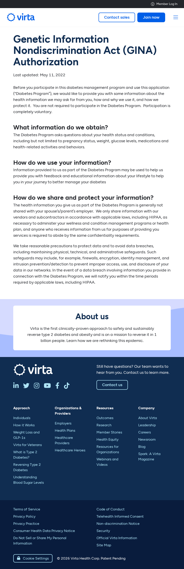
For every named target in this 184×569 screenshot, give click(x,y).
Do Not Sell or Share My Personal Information (39, 540)
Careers (144, 432)
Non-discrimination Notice (118, 523)
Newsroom (147, 439)
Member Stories (109, 432)
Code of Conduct (110, 509)
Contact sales (116, 17)
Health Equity (107, 439)
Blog (141, 446)
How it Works (24, 425)
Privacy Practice (26, 523)
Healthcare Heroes (70, 450)
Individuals (21, 418)
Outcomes (104, 418)
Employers (63, 423)
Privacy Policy (24, 516)
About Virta (147, 418)
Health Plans (65, 430)
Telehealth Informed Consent (120, 516)
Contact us (112, 384)
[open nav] (176, 17)
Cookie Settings (33, 558)
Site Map (103, 545)
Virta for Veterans (27, 445)
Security (103, 531)
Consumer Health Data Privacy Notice (44, 531)
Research (104, 425)
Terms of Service (26, 509)
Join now (151, 17)
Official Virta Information (116, 538)
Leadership (147, 425)
